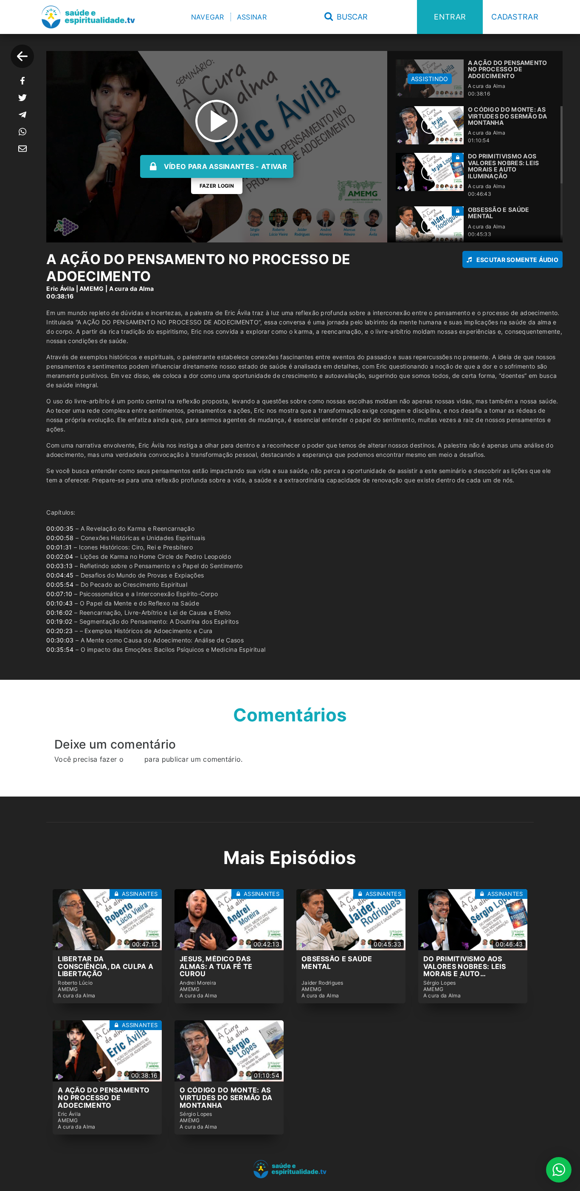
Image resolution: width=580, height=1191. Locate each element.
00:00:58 (59, 537)
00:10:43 (59, 603)
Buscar (351, 16)
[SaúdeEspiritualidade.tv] (88, 17)
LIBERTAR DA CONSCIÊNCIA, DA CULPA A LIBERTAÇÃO (105, 966)
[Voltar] (22, 56)
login (134, 759)
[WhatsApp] (22, 131)
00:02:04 (59, 556)
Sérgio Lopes (439, 982)
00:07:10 (59, 593)
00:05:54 (59, 584)
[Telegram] (22, 114)
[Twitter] (22, 97)
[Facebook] (22, 80)
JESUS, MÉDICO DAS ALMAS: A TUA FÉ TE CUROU (216, 966)
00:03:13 (59, 565)
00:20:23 (59, 630)
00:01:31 (59, 547)
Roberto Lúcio (75, 982)
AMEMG (91, 288)
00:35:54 (59, 649)
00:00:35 (59, 528)
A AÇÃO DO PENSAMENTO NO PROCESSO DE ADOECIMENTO (103, 1097)
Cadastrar (514, 16)
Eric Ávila (60, 288)
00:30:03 (59, 640)
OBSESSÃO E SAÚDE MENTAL (336, 962)
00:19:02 (59, 621)
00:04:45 (59, 575)
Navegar (207, 17)
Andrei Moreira (198, 982)
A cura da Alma (131, 288)
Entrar (450, 16)
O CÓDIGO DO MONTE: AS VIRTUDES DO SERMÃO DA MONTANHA (226, 1097)
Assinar (252, 17)
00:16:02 (59, 612)
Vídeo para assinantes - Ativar (225, 166)
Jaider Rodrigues (322, 982)
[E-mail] (22, 148)
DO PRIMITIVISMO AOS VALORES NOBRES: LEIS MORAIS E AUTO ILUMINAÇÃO (464, 969)
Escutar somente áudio (517, 259)
